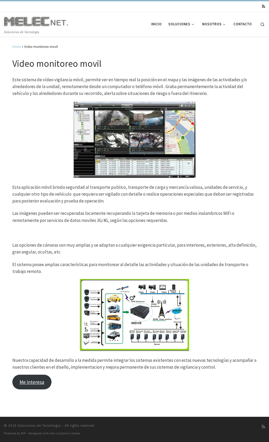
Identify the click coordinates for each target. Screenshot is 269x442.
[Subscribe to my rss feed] (263, 6)
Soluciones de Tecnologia (39, 425)
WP (23, 433)
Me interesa (31, 382)
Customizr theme (67, 433)
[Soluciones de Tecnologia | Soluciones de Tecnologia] (37, 21)
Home (16, 46)
